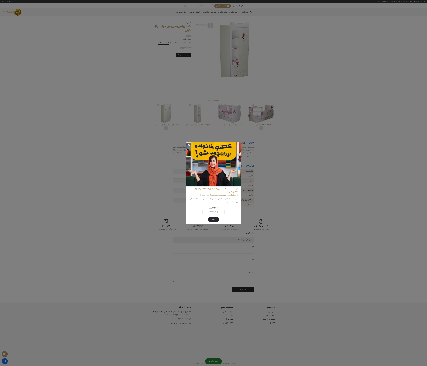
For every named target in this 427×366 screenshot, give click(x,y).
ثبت (213, 219)
